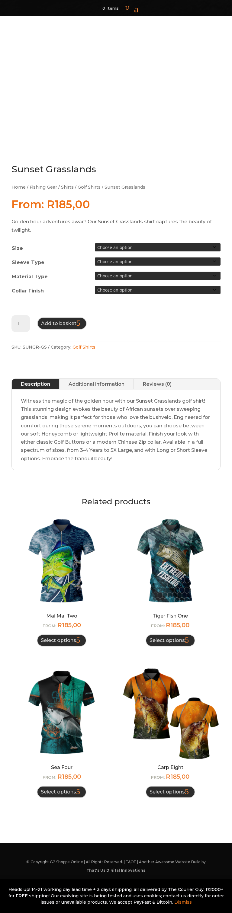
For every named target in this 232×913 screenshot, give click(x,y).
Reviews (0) (157, 384)
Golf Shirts (89, 187)
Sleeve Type (28, 262)
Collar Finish (28, 291)
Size (17, 248)
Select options (58, 640)
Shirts (67, 187)
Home (18, 187)
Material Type (30, 276)
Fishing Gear (43, 187)
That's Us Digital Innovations (115, 870)
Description (35, 384)
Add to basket (58, 323)
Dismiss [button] (183, 902)
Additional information (96, 384)
